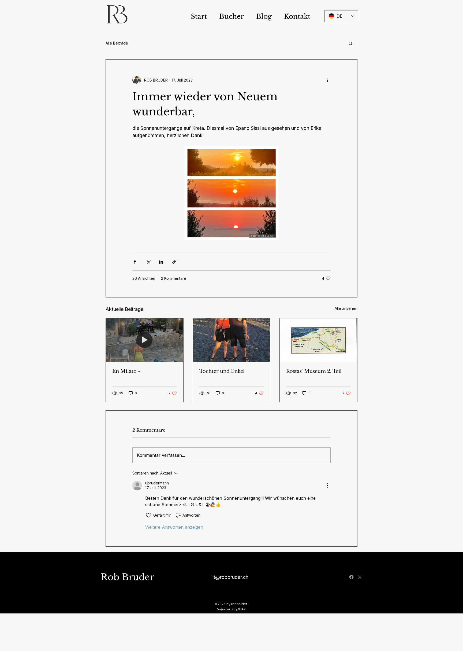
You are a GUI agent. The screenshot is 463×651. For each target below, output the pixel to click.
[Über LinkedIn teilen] (161, 261)
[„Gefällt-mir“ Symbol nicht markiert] (148, 515)
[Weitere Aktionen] (327, 80)
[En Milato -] (144, 340)
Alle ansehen (346, 308)
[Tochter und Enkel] (231, 340)
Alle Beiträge (117, 43)
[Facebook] (351, 577)
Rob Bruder (127, 577)
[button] (350, 43)
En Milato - (126, 371)
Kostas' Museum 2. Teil (314, 371)
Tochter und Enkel (222, 371)
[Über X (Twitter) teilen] (148, 261)
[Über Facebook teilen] (134, 261)
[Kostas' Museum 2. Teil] (318, 340)
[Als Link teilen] (174, 261)
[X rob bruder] (360, 577)
